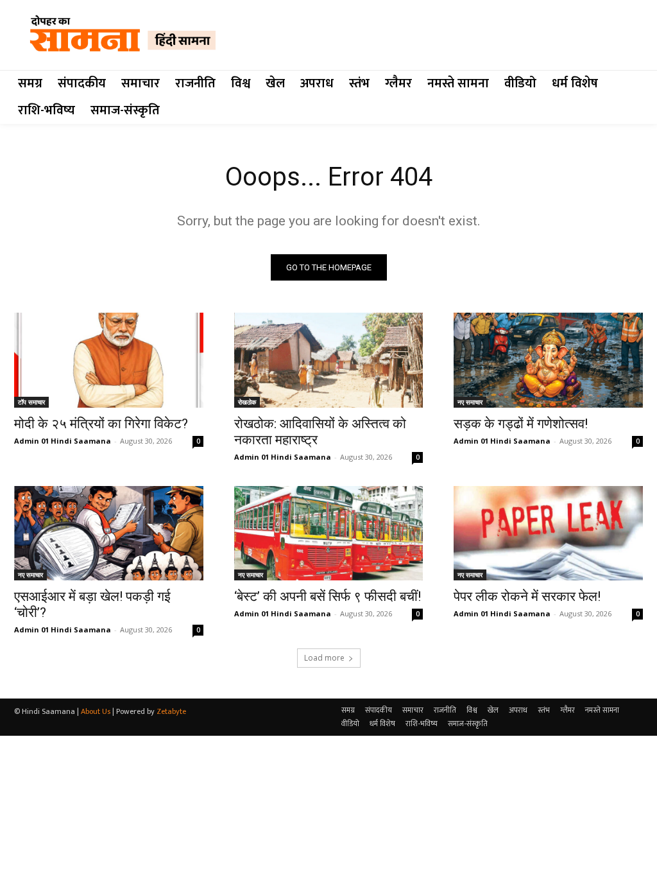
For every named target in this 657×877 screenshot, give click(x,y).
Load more (324, 657)
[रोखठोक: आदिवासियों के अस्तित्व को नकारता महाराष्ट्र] (328, 360)
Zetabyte (171, 711)
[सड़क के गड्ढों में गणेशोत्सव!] (548, 360)
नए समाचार (469, 401)
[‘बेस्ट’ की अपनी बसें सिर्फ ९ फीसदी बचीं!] (328, 533)
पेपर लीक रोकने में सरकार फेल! (527, 596)
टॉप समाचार (31, 401)
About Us (95, 711)
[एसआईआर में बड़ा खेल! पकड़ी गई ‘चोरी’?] (108, 533)
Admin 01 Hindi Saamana (62, 441)
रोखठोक (247, 401)
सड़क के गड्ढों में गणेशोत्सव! (521, 423)
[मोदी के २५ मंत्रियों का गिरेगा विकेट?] (108, 360)
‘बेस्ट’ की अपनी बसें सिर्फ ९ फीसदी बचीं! (327, 596)
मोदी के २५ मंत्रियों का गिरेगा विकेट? (101, 423)
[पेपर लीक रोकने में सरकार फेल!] (548, 533)
